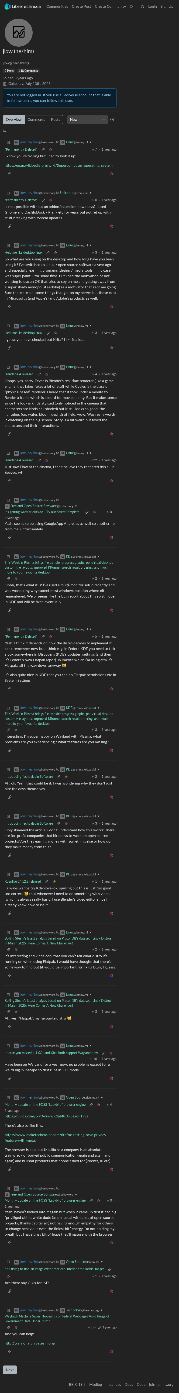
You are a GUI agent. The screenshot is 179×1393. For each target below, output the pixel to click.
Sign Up (167, 6)
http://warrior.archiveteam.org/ (30, 1343)
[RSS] (4, 130)
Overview (14, 119)
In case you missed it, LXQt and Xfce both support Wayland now (51, 1053)
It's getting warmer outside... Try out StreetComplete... (43, 512)
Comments (36, 119)
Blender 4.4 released (19, 374)
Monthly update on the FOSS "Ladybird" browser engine (45, 1104)
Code (141, 1384)
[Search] (142, 6)
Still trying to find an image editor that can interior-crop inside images (54, 1269)
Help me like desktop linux (23, 252)
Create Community (110, 6)
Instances (113, 1384)
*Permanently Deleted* (21, 149)
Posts (55, 119)
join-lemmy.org (161, 1384)
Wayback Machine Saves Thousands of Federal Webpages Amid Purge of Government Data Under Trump (57, 1319)
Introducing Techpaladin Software (29, 776)
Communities (57, 6)
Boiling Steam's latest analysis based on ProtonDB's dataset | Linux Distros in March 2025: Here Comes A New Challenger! (58, 941)
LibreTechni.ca (26, 6)
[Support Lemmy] (131, 6)
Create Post (81, 6)
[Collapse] (8, 142)
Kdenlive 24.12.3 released (23, 881)
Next (10, 1370)
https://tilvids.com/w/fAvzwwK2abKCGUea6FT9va (46, 1116)
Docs (129, 1384)
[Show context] (43, 149)
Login (152, 6)
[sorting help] (112, 119)
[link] (50, 149)
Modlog (95, 1384)
